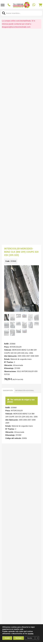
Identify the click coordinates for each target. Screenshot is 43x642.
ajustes (30, 634)
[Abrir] (3, 5)
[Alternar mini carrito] (40, 5)
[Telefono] (9, 5)
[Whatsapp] (34, 5)
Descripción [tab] (8, 390)
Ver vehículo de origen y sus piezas (21, 400)
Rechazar (19, 638)
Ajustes (29, 638)
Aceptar (7, 638)
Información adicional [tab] (24, 390)
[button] (35, 268)
